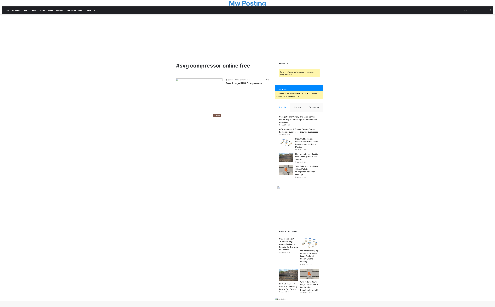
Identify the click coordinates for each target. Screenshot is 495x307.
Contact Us (90, 10)
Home (6, 10)
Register (59, 10)
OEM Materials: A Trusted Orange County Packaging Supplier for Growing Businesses (288, 244)
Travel (42, 10)
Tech (25, 10)
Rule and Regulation (74, 10)
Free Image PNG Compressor (244, 83)
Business (16, 10)
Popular (282, 107)
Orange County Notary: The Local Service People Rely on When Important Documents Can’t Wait (298, 119)
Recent (297, 107)
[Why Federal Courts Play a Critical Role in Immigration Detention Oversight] (286, 170)
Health (33, 10)
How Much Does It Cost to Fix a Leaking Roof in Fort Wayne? (306, 156)
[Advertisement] (247, 36)
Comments (314, 107)
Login (50, 10)
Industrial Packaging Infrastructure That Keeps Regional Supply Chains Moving (309, 256)
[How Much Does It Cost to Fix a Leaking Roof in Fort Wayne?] (286, 157)
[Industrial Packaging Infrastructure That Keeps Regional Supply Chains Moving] (286, 142)
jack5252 (231, 80)
